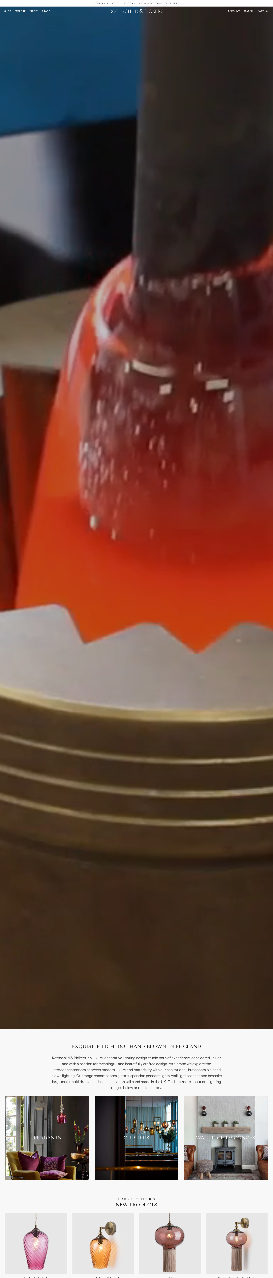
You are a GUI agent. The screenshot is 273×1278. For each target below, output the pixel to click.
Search (248, 11)
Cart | (263, 11)
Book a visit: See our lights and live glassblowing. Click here (136, 3)
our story (153, 1087)
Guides (33, 11)
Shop (7, 11)
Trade (46, 11)
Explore (20, 11)
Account (234, 11)
